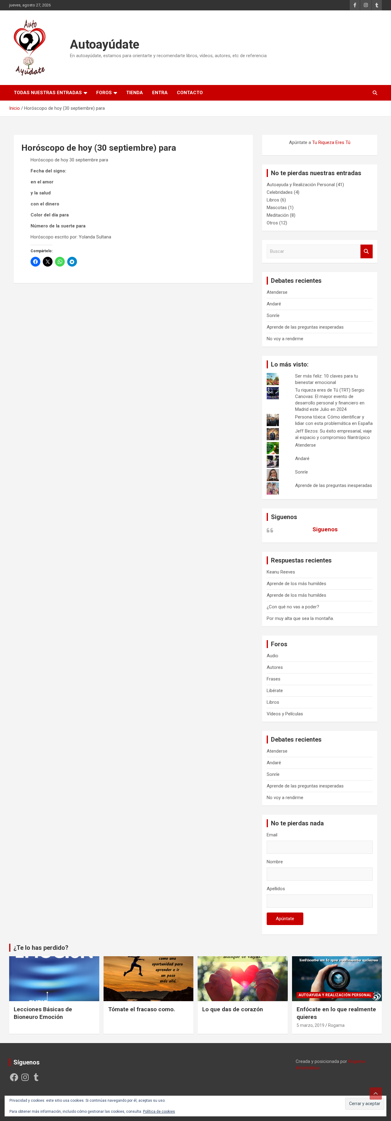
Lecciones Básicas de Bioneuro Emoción (43, 1013)
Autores (275, 667)
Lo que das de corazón (232, 1009)
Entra (160, 92)
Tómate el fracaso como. (141, 1009)
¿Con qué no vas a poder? (293, 607)
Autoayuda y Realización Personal (301, 184)
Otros (272, 223)
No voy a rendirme (285, 338)
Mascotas (277, 207)
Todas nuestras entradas (48, 92)
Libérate (275, 690)
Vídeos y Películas (285, 714)
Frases (273, 679)
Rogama (336, 1025)
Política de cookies (159, 1111)
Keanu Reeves (281, 572)
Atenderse (277, 292)
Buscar (366, 251)
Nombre (275, 862)
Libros (273, 200)
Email (272, 835)
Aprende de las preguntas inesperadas (305, 327)
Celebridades (280, 192)
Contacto (190, 92)
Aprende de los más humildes (296, 583)
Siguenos (284, 517)
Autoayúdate (104, 44)
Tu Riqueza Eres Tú (331, 142)
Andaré (274, 304)
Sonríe (273, 315)
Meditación (278, 215)
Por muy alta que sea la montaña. (300, 618)
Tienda (134, 92)
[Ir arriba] (376, 1093)
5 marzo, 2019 (310, 1025)
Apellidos (276, 888)
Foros (104, 92)
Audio (272, 655)
